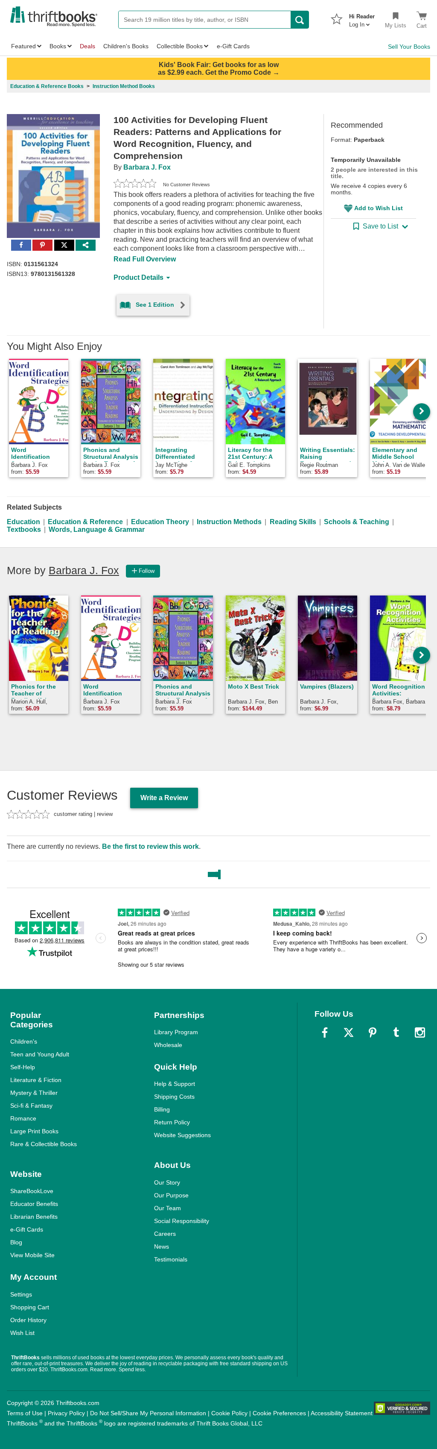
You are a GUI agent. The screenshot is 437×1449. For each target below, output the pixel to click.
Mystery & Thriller (34, 1092)
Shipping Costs (174, 1096)
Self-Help (22, 1067)
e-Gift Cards (26, 1229)
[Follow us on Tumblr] (396, 1032)
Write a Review (164, 797)
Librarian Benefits (34, 1216)
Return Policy (172, 1122)
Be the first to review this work (150, 846)
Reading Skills (293, 521)
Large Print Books (34, 1131)
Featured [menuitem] (23, 46)
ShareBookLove (31, 1191)
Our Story (167, 1182)
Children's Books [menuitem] (126, 46)
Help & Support (174, 1083)
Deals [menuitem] (87, 46)
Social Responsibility (181, 1220)
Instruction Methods (229, 521)
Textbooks (24, 529)
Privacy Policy (66, 1413)
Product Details (138, 277)
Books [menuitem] (58, 46)
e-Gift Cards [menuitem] (233, 46)
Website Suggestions (182, 1135)
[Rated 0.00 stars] (135, 184)
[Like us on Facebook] (325, 1032)
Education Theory (160, 521)
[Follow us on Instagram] (420, 1032)
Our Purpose (171, 1195)
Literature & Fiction (35, 1079)
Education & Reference (85, 521)
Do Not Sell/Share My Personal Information (148, 1413)
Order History (28, 1320)
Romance (23, 1118)
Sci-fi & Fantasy (31, 1105)
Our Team (167, 1208)
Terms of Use (25, 1413)
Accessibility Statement (342, 1413)
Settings (21, 1294)
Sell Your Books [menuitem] (409, 46)
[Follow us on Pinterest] (372, 1032)
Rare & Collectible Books (43, 1144)
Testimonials (170, 1259)
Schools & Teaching (356, 521)
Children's (23, 1041)
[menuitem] (362, 18)
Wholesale (168, 1044)
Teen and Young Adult (39, 1054)
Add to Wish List (378, 208)
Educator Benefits (34, 1203)
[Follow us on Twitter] (348, 1032)
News (161, 1246)
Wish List (22, 1332)
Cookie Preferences (279, 1413)
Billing (162, 1109)
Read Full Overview (145, 259)
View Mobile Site (32, 1255)
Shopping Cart (29, 1307)
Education (23, 521)
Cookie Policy (229, 1413)
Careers (165, 1233)
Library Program (176, 1032)
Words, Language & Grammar (97, 529)
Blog (16, 1242)
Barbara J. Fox (147, 167)
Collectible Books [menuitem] (180, 46)
